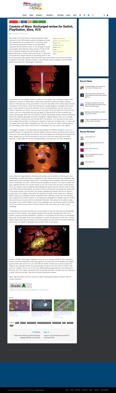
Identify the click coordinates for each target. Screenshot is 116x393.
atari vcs (23, 322)
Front (24, 15)
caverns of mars (31, 322)
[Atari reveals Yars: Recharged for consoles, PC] (19, 305)
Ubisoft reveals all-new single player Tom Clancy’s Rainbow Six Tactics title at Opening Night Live (96, 95)
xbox (12, 325)
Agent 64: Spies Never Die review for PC (94, 142)
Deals (68, 15)
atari (17, 322)
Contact (96, 390)
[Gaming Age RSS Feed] (93, 15)
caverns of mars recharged (44, 322)
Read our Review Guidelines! (42, 290)
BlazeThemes (40, 390)
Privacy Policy (105, 390)
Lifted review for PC (89, 162)
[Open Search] (104, 15)
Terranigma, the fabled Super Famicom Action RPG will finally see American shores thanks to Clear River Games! (95, 104)
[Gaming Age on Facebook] (88, 15)
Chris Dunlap (14, 33)
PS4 (22, 22)
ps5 (64, 322)
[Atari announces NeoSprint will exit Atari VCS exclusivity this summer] (64, 305)
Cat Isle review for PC (90, 137)
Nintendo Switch (13, 22)
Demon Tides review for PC (91, 148)
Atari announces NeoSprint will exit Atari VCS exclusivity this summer (63, 313)
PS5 (26, 22)
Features (60, 15)
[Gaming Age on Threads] (80, 15)
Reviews (39, 15)
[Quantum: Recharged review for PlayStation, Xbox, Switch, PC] (42, 305)
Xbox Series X (42, 22)
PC (19, 22)
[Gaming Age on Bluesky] (84, 15)
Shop (75, 15)
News (31, 15)
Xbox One (35, 22)
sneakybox (70, 322)
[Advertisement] (76, 6)
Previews (49, 15)
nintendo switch (56, 322)
